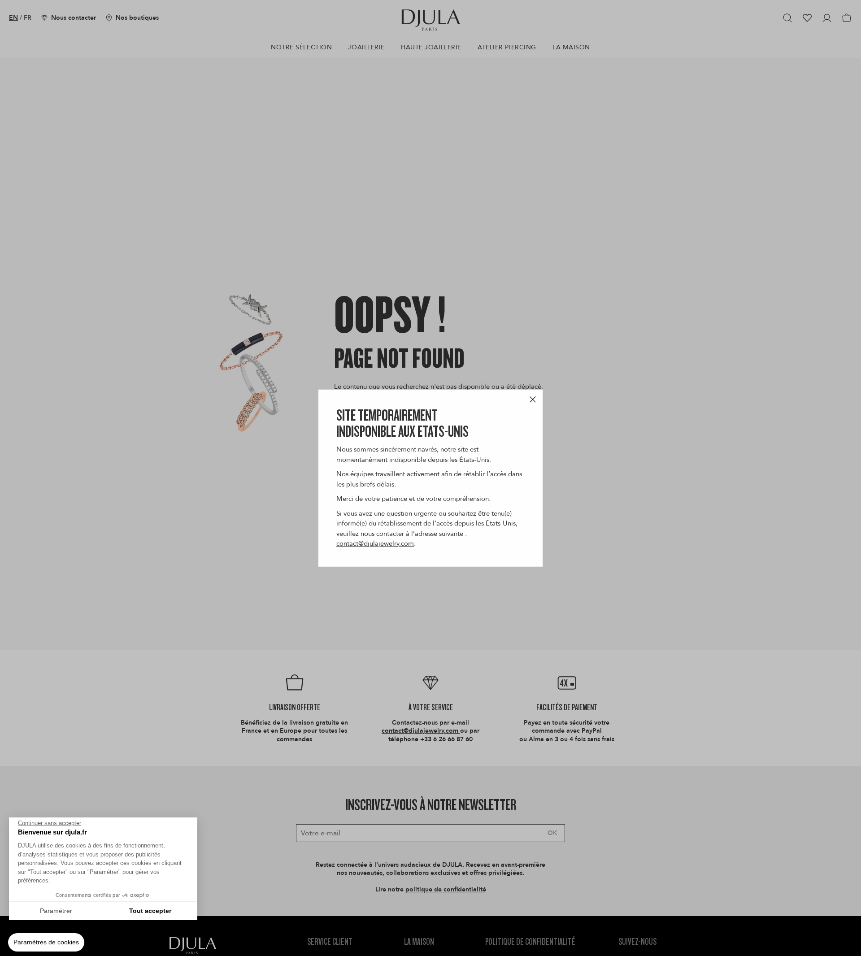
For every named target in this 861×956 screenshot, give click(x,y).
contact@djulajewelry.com (375, 543)
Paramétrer (56, 910)
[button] (46, 942)
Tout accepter (150, 910)
